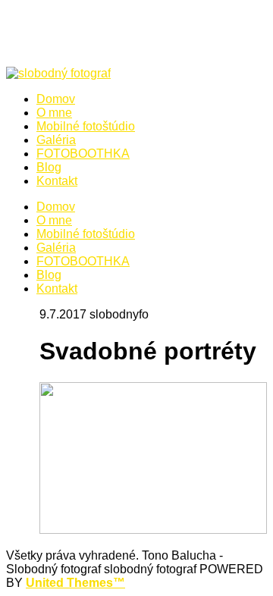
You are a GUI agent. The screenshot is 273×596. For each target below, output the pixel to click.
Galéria (56, 247)
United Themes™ (75, 582)
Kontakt (56, 288)
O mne (54, 220)
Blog (48, 274)
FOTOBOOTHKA (83, 261)
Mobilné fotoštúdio (85, 233)
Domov (55, 206)
